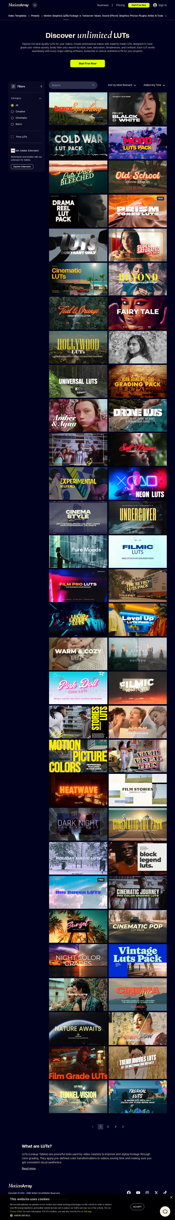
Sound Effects (110, 15)
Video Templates (17, 15)
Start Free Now (139, 5)
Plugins (143, 15)
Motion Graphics (53, 15)
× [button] (171, 1197)
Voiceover (87, 15)
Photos (134, 15)
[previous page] (93, 1127)
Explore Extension (22, 166)
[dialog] (87, 1207)
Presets (35, 15)
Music (98, 15)
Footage (73, 15)
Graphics (124, 15)
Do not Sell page (84, 1211)
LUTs (66, 15)
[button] (61, 1215)
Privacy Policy (16, 1211)
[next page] (123, 1127)
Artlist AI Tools (156, 15)
